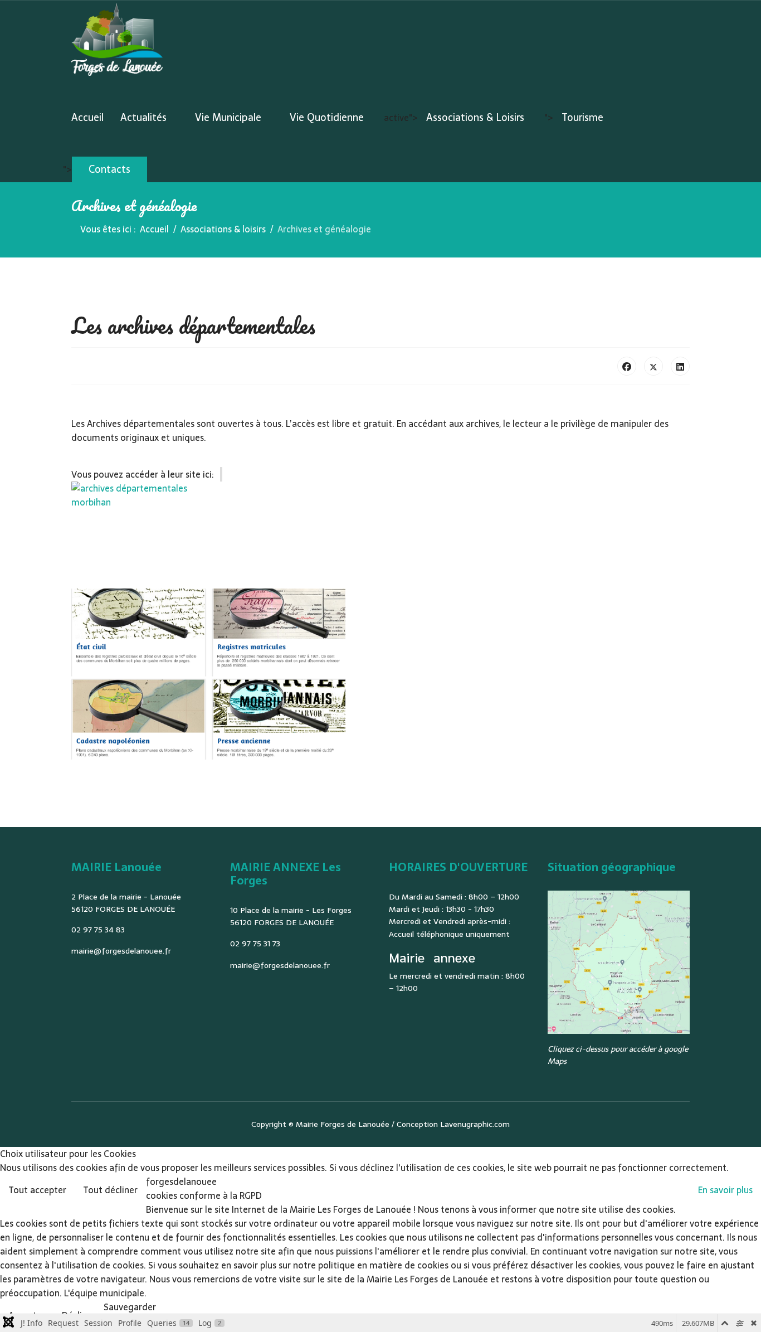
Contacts (109, 169)
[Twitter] (653, 366)
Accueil (87, 117)
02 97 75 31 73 (255, 943)
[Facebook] (626, 366)
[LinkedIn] (680, 366)
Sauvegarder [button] (130, 1307)
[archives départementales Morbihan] (380, 501)
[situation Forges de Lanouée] (619, 962)
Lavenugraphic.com (475, 1124)
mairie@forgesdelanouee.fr (121, 951)
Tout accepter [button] (37, 1190)
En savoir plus (725, 1190)
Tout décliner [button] (110, 1190)
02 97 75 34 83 (98, 929)
